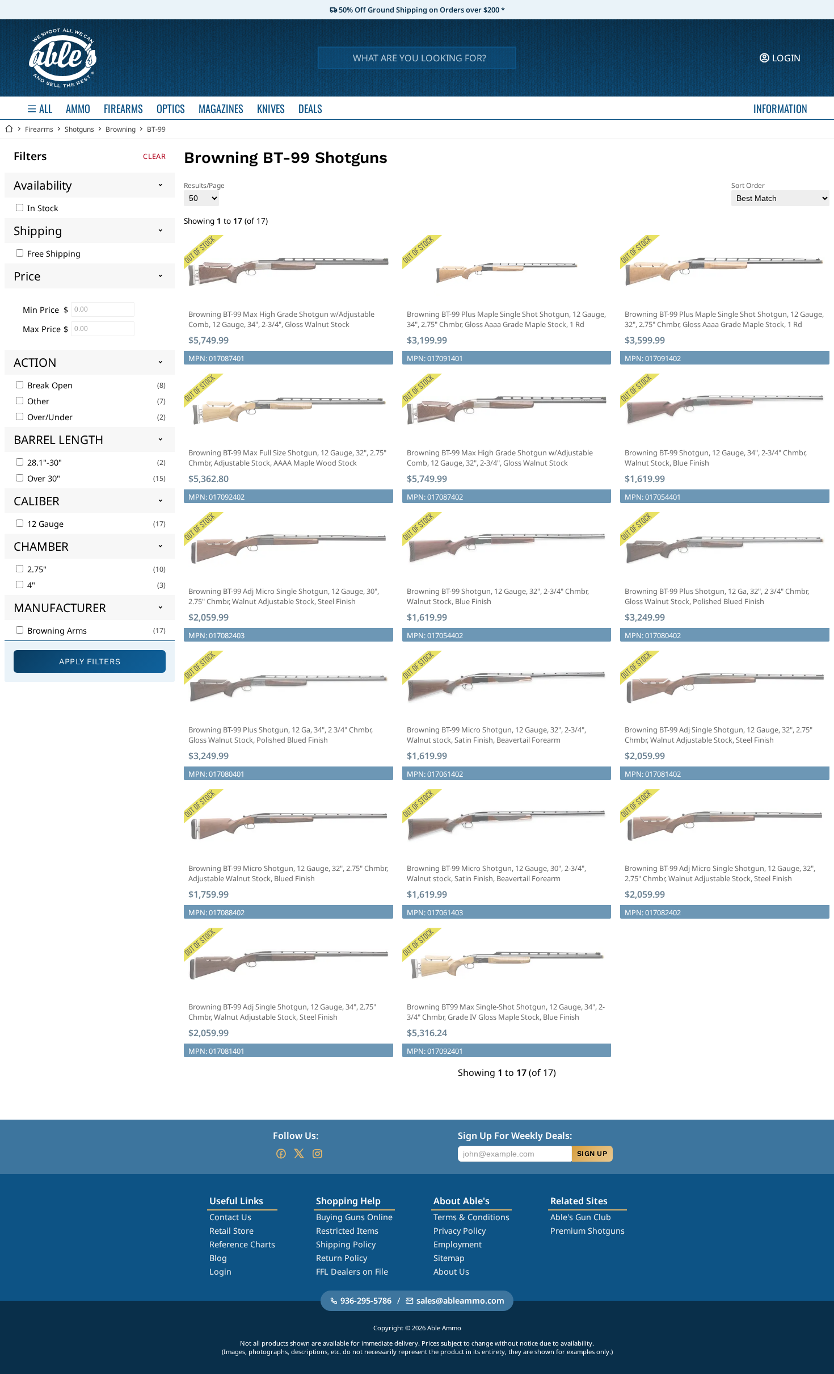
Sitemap (449, 1257)
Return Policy (341, 1257)
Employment (457, 1244)
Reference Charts (242, 1244)
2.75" (36, 569)
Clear (154, 156)
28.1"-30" (43, 462)
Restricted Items (347, 1230)
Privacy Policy (459, 1230)
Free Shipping (53, 253)
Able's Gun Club (580, 1217)
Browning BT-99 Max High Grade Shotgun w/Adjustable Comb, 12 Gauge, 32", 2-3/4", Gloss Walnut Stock (500, 457)
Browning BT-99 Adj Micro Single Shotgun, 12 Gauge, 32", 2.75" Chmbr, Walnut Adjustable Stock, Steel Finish (720, 873)
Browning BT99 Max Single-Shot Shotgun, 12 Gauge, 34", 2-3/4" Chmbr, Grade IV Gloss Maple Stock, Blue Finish (506, 1012)
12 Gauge (44, 523)
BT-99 (156, 129)
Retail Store (231, 1230)
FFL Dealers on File (352, 1271)
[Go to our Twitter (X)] (299, 1153)
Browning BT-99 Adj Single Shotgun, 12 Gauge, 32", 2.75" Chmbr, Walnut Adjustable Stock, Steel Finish (718, 734)
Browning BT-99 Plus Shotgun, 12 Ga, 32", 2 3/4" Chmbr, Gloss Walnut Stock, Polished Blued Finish (717, 596)
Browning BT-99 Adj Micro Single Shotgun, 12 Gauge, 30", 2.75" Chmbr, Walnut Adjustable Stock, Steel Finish (283, 596)
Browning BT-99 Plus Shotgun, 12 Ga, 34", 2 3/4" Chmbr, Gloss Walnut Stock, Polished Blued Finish (280, 734)
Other (37, 401)
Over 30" (42, 478)
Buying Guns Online (354, 1217)
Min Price (41, 309)
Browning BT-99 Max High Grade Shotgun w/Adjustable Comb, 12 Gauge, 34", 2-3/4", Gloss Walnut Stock (281, 319)
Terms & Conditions (471, 1217)
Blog (218, 1257)
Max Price (42, 329)
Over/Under (49, 417)
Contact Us (230, 1217)
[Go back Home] (9, 129)
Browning (121, 129)
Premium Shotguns (587, 1230)
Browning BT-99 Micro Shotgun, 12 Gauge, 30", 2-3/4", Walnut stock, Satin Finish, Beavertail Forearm (496, 873)
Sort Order (748, 185)
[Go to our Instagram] (317, 1153)
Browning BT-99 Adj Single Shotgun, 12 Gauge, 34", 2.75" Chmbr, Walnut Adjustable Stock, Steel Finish (282, 1012)
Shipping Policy (346, 1244)
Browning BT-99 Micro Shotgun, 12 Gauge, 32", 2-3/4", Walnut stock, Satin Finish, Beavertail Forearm (496, 734)
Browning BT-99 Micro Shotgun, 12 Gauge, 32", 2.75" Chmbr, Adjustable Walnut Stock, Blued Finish (288, 873)
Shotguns (79, 129)
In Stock (41, 208)
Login (220, 1271)
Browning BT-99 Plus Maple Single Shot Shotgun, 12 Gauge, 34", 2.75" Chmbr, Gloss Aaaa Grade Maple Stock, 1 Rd (506, 319)
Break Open (49, 385)
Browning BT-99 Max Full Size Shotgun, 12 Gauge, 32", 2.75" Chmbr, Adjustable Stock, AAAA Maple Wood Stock (287, 457)
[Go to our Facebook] (281, 1153)
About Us (451, 1271)
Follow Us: (295, 1135)
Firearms (39, 129)
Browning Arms (56, 630)
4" (30, 585)
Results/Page (204, 185)
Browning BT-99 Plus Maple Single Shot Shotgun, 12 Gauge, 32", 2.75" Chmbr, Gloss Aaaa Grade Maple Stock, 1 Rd (724, 319)
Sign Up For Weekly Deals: (515, 1135)
